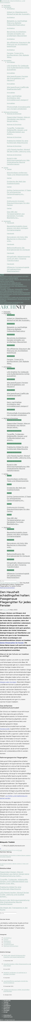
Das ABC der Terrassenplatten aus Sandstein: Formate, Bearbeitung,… (16, 215)
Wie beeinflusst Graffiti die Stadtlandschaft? (18, 88)
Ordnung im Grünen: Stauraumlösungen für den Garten (18, 203)
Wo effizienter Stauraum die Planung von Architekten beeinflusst (18, 44)
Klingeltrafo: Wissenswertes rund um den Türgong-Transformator (18, 259)
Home (2, 583)
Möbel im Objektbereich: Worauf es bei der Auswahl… (18, 13)
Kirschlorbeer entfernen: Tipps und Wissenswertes (17, 174)
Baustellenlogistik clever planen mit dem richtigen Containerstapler (17, 228)
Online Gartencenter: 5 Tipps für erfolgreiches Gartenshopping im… (19, 192)
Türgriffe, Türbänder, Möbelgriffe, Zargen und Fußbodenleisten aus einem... (14, 290)
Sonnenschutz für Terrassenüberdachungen (15, 292)
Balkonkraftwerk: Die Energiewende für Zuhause (18, 249)
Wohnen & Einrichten (10, 112)
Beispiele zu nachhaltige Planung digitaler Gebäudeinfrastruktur (17, 23)
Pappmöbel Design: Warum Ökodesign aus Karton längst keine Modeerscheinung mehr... (14, 874)
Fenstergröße (5, 729)
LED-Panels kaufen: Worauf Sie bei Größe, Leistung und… (19, 150)
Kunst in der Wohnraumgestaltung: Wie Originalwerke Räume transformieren (18, 161)
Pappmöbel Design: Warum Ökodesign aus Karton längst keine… (18, 119)
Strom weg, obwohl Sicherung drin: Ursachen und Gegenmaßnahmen (14, 956)
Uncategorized (8, 944)
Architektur (7, 7)
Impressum (7, 1015)
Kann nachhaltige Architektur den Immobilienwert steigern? (17, 98)
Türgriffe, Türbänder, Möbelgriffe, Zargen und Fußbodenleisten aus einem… (17, 131)
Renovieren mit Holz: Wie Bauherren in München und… (17, 239)
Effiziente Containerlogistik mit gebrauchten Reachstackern (18, 269)
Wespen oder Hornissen (8, 682)
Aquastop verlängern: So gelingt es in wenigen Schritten (15, 973)
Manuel (5, 610)
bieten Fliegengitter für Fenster (12, 643)
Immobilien (7, 60)
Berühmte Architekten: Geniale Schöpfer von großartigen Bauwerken (17, 34)
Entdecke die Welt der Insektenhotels (16, 182)
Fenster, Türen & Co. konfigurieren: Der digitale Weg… (18, 55)
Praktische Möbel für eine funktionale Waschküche (17, 142)
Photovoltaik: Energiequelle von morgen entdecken (18, 108)
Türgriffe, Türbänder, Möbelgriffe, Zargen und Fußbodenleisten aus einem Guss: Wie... (14, 882)
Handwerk (7, 221)
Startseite (6, 5)
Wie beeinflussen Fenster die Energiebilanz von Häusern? (17, 78)
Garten (5, 168)
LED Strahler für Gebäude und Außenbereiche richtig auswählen (18, 68)
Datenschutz (7, 1017)
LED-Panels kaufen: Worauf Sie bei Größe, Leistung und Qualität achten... (14, 895)
